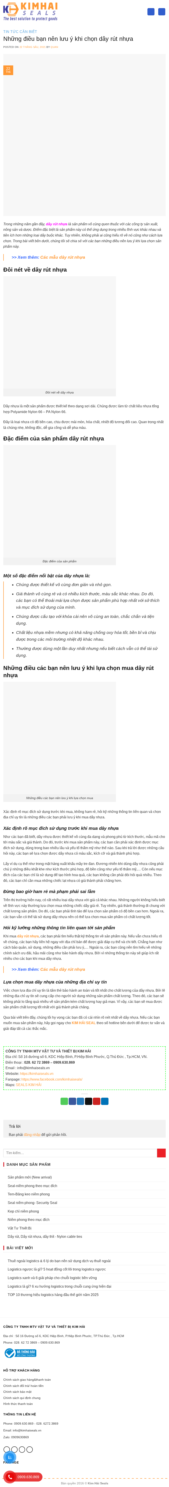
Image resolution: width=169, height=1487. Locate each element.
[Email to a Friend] (88, 1101)
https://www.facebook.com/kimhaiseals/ (51, 1079)
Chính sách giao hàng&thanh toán (27, 1379)
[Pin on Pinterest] (96, 1101)
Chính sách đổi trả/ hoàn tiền (23, 1386)
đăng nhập (32, 1135)
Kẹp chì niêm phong (23, 1211)
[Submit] (161, 1153)
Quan (54, 47)
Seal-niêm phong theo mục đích (32, 1186)
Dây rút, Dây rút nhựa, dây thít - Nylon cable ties (45, 1236)
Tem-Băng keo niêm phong (29, 1194)
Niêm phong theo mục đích (29, 1220)
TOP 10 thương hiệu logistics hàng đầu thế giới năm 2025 (53, 1295)
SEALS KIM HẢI (28, 1085)
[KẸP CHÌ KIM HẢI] (30, 11)
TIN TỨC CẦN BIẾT (20, 32)
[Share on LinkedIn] (104, 1101)
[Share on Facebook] (72, 1101)
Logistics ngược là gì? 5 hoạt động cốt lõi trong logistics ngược (57, 1269)
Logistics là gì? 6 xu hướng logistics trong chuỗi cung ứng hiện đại (59, 1286)
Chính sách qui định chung (21, 1398)
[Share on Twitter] (80, 1101)
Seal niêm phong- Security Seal (32, 1203)
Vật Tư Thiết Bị (19, 1228)
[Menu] (161, 11)
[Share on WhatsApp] (64, 1101)
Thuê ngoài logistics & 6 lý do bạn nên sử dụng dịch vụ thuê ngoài (59, 1261)
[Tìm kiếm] (150, 11)
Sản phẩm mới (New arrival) (30, 1177)
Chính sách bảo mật (17, 1391)
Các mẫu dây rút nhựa (62, 257)
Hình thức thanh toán (18, 1404)
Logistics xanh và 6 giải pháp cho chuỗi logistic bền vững (52, 1278)
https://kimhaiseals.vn (36, 1074)
